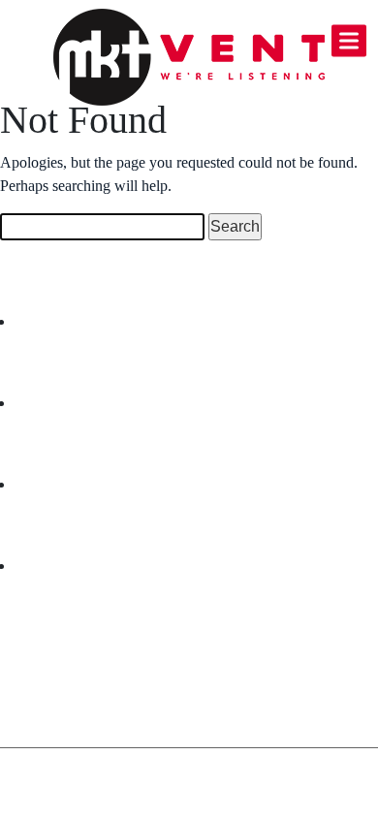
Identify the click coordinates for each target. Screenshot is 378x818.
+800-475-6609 (97, 636)
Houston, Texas (92, 674)
